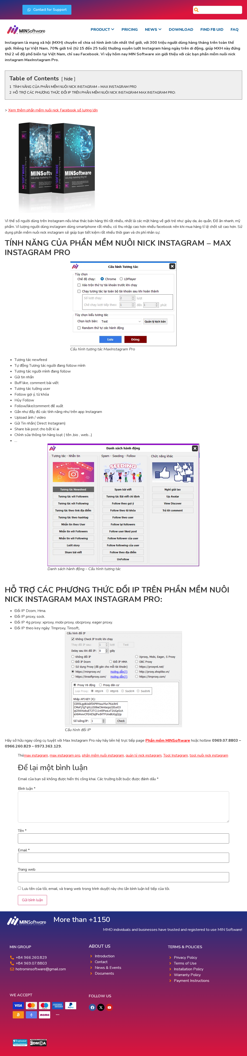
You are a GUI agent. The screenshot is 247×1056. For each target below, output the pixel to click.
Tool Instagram (175, 755)
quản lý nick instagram (144, 755)
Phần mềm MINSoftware (167, 740)
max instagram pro (65, 755)
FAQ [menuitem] (235, 29)
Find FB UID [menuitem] (211, 29)
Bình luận (26, 789)
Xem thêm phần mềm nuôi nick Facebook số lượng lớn (53, 110)
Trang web (26, 869)
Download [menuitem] (181, 29)
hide (68, 79)
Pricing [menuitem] (130, 29)
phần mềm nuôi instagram (103, 755)
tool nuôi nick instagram (209, 755)
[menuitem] (102, 29)
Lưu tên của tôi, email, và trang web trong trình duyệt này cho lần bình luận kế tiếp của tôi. (96, 889)
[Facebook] (92, 1007)
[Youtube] (109, 1007)
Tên (22, 831)
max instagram (36, 755)
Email (24, 850)
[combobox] (217, 10)
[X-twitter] (100, 1007)
